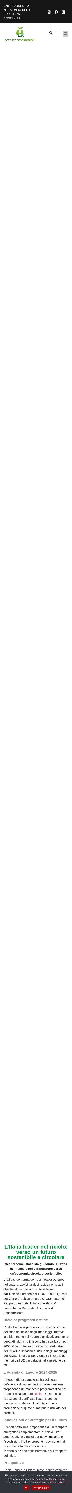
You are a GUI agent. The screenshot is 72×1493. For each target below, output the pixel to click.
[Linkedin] (63, 12)
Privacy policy (41, 1487)
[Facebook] (56, 12)
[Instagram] (49, 12)
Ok (26, 1487)
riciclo (38, 1394)
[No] (51, 1481)
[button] (65, 34)
